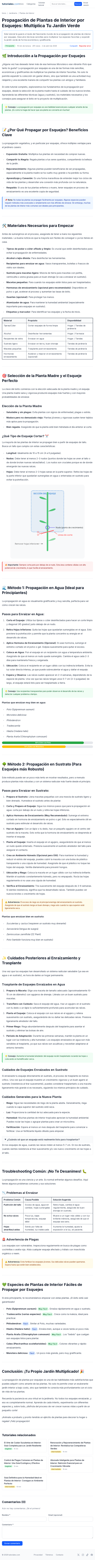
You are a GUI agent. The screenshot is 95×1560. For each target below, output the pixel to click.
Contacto (59, 1555)
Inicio (21, 4)
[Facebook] (92, 1555)
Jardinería (13, 13)
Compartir (74, 46)
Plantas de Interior (27, 13)
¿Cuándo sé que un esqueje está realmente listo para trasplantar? (43, 1139)
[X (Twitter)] (78, 1555)
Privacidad (38, 1555)
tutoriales (10, 3)
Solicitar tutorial (41, 4)
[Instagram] (83, 1555)
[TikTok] (87, 1555)
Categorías (31, 4)
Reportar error (85, 46)
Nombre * (6, 1515)
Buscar (78, 4)
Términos (49, 1555)
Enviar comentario (12, 1543)
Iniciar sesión (86, 4)
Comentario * (7, 1525)
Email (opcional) (55, 1515)
